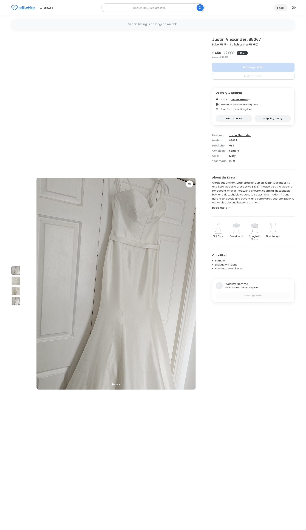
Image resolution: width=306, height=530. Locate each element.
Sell (281, 8)
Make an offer (253, 76)
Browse (48, 8)
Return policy (234, 118)
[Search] (200, 7)
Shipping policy (272, 118)
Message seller (253, 67)
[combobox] (153, 8)
